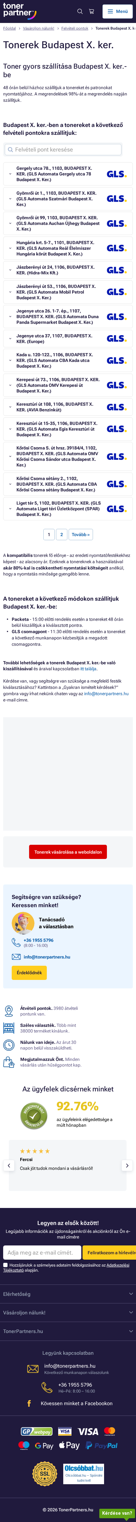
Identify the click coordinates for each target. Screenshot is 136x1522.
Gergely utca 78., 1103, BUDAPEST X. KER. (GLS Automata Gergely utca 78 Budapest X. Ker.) (54, 174)
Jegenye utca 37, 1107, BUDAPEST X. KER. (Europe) (54, 338)
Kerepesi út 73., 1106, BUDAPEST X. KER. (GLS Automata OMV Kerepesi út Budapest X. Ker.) (58, 385)
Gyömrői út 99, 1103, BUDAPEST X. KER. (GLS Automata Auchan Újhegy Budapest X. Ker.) (58, 223)
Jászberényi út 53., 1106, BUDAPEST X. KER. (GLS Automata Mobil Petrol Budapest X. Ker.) (56, 292)
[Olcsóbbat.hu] (84, 1468)
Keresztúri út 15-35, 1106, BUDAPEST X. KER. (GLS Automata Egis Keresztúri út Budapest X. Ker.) (56, 429)
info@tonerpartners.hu (106, 693)
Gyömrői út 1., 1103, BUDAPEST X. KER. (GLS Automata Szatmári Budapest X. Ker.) (56, 199)
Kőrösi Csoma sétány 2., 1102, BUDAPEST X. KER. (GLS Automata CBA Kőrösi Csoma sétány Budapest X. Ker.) (56, 484)
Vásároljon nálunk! (38, 28)
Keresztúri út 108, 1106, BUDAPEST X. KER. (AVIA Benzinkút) (54, 407)
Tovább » (81, 534)
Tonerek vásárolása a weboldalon (68, 852)
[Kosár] (91, 11)
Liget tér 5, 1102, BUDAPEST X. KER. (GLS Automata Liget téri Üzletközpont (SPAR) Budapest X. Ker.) (58, 509)
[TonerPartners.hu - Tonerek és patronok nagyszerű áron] (20, 11)
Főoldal (9, 28)
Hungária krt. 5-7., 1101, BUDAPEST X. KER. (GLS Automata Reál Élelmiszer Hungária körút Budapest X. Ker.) (55, 248)
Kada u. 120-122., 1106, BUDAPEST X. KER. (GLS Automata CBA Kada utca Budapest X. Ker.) (54, 360)
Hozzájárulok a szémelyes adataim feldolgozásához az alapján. (66, 1268)
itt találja (88, 668)
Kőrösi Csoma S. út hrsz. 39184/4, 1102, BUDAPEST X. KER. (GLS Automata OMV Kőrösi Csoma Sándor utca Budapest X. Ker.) (57, 456)
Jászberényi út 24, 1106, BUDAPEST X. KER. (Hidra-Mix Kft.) (55, 270)
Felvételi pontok (74, 28)
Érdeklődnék (29, 972)
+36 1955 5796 (38, 940)
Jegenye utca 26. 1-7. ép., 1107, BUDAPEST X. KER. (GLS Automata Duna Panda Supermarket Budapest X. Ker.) (57, 316)
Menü (122, 11)
